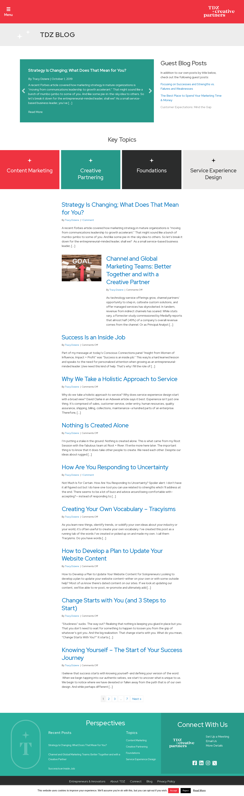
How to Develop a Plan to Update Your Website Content (112, 560)
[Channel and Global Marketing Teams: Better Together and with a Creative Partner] (82, 273)
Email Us (211, 747)
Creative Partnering (137, 752)
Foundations (133, 758)
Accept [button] (173, 790)
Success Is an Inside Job (93, 343)
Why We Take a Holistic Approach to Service (119, 385)
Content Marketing (136, 746)
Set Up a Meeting (217, 742)
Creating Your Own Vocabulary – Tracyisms (119, 514)
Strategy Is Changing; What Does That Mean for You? (120, 214)
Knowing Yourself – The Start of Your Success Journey (122, 659)
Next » (136, 704)
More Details (214, 751)
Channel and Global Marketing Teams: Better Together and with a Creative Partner (138, 275)
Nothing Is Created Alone (95, 431)
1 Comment (88, 225)
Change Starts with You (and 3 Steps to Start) (114, 610)
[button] (23, 93)
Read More (35, 117)
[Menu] (8, 9)
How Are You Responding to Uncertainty (115, 473)
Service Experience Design (141, 764)
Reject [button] (186, 790)
